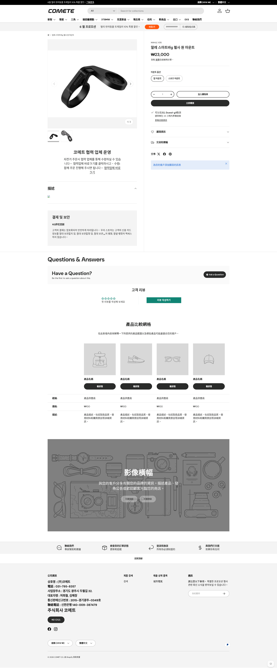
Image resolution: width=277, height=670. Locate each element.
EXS (187, 19)
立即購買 (190, 103)
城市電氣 (158, 581)
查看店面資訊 (161, 120)
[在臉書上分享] (164, 154)
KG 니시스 (56, 619)
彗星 (61, 19)
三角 (73, 19)
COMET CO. (59, 657)
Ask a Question (216, 274)
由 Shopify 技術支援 (72, 657)
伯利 (149, 19)
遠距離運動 (88, 19)
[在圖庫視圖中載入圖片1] (53, 136)
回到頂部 (138, 558)
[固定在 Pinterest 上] (170, 154)
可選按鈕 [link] (129, 499)
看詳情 (100, 386)
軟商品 (162, 19)
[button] (227, 11)
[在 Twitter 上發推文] (159, 154)
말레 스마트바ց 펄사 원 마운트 (63, 35)
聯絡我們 (197, 19)
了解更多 (90, 2)
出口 (175, 19)
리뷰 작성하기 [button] (164, 300)
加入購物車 (203, 94)
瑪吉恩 (136, 19)
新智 (50, 19)
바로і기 (152, 27)
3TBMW (105, 19)
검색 (126, 581)
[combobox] (145, 11)
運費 (158, 59)
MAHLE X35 (156, 42)
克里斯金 (121, 19)
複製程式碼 (190, 27)
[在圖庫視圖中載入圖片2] (66, 136)
